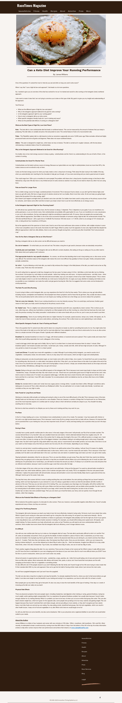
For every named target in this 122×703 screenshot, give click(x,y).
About (84, 656)
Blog (83, 673)
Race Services (86, 669)
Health (84, 647)
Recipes (84, 651)
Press (83, 665)
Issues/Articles (86, 638)
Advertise (85, 660)
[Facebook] (100, 698)
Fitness (84, 643)
